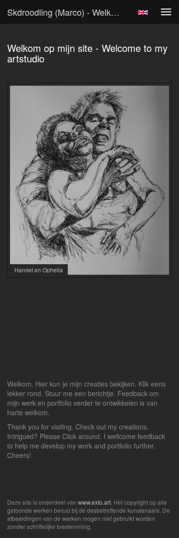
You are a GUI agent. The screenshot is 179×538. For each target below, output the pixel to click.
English (142, 12)
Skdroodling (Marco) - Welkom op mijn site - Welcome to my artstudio (68, 12)
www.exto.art (94, 502)
